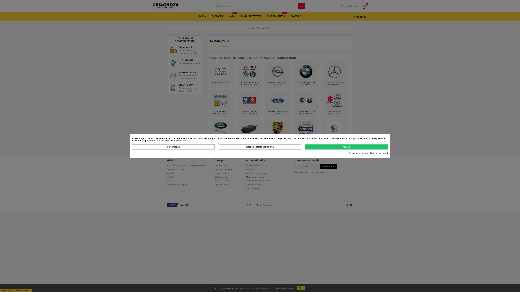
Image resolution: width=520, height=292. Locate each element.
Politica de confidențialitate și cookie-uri (368, 153)
